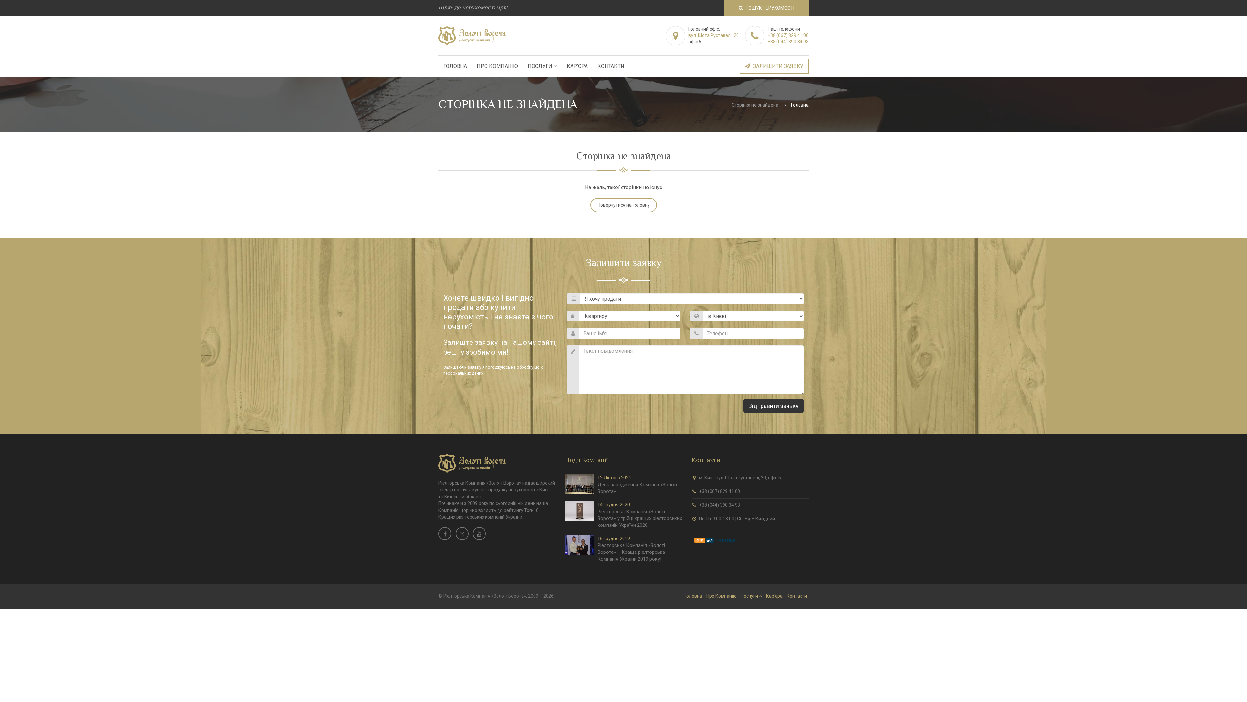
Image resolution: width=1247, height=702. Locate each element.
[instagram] (462, 533)
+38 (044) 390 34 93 (788, 41)
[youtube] (479, 533)
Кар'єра (577, 66)
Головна (455, 66)
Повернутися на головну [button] (624, 205)
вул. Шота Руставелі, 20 (713, 35)
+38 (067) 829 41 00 (788, 35)
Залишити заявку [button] (777, 66)
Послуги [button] (541, 66)
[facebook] (444, 533)
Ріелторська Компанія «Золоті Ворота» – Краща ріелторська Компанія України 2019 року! (631, 552)
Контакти (611, 66)
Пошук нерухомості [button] (769, 8)
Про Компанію (497, 66)
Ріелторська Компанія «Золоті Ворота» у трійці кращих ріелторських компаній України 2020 (640, 518)
